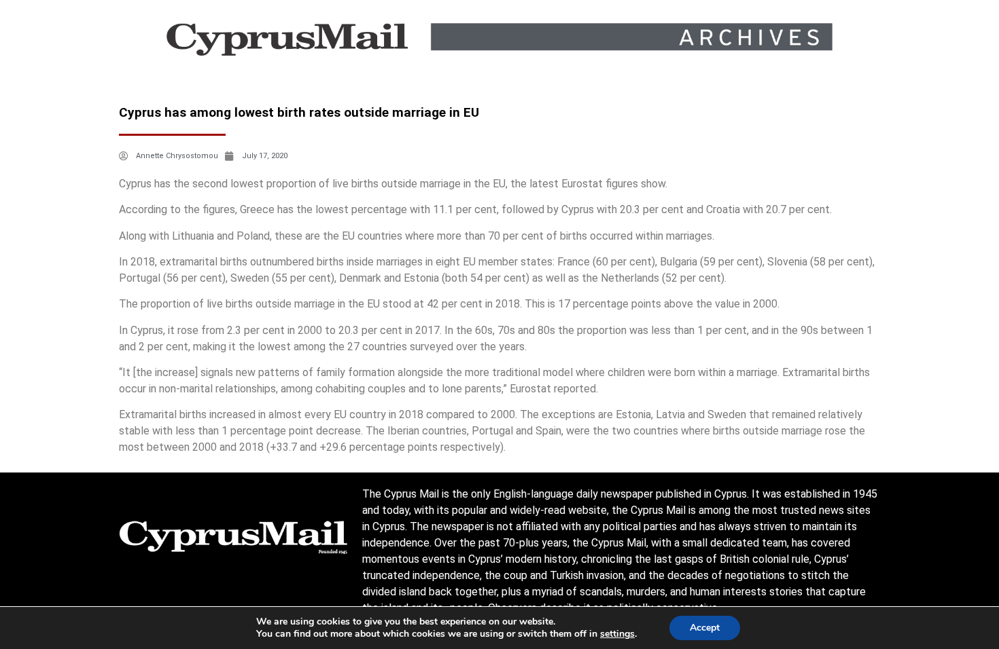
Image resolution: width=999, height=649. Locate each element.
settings (617, 634)
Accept (705, 627)
